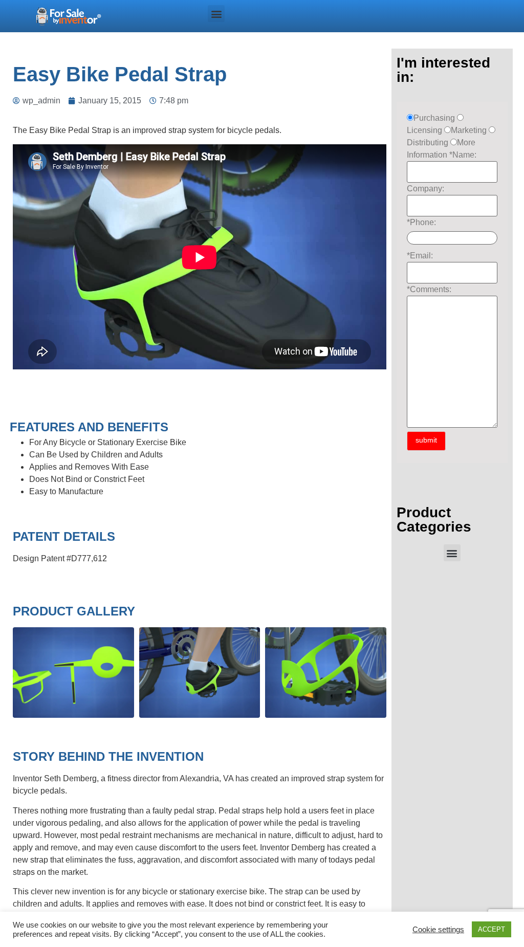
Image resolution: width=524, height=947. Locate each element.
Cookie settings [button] (438, 930)
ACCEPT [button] (491, 929)
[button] (216, 13)
